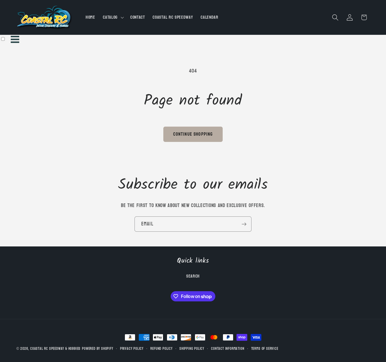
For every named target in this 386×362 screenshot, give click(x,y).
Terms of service (264, 349)
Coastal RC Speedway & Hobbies (55, 349)
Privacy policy (132, 349)
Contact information (227, 349)
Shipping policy (191, 349)
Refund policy (161, 349)
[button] (112, 17)
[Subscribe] (244, 224)
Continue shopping (193, 134)
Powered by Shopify (97, 349)
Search (193, 276)
